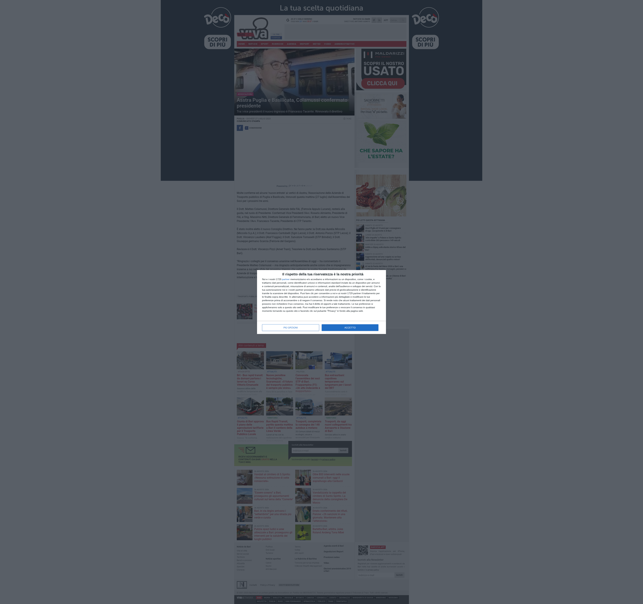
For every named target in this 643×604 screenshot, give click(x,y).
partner (286, 279)
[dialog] (321, 302)
